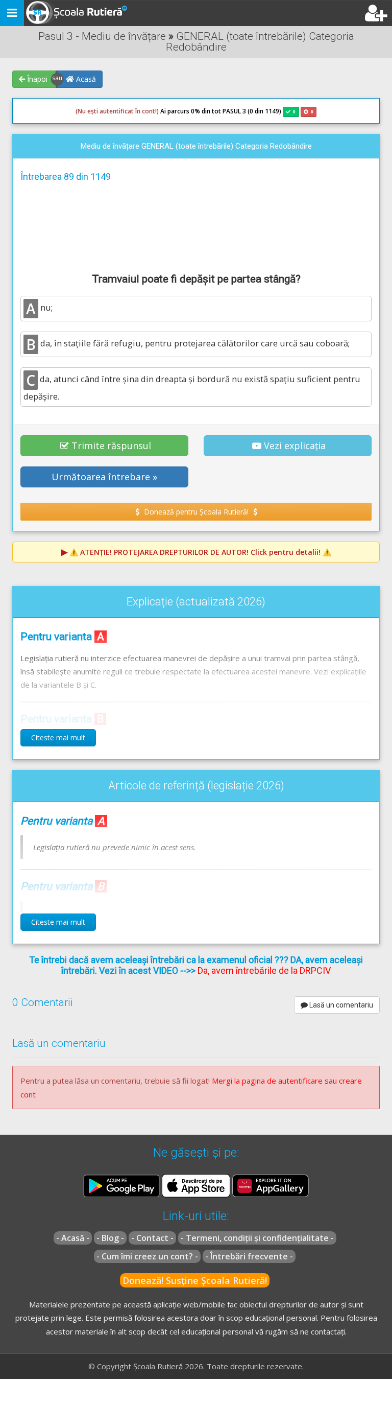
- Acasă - (72, 1238)
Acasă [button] (85, 79)
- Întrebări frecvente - (249, 1256)
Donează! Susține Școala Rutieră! (194, 1280)
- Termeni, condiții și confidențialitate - (257, 1238)
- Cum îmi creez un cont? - (147, 1256)
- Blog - (110, 1238)
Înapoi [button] (36, 79)
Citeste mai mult (58, 737)
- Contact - (152, 1238)
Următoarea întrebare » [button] (104, 477)
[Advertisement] (196, 226)
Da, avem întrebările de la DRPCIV (264, 970)
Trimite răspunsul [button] (111, 445)
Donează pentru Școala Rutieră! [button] (196, 512)
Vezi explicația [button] (295, 445)
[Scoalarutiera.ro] (78, 13)
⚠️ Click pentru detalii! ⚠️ (200, 552)
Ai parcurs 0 (135, 111)
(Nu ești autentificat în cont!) (117, 111)
